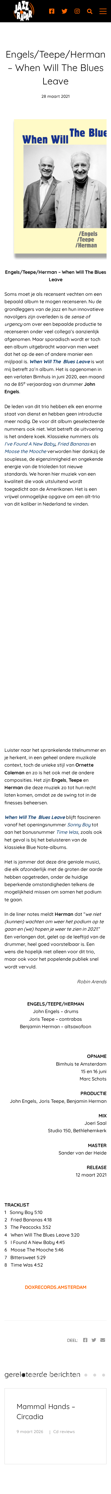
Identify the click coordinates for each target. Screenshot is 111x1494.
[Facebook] (51, 11)
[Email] (103, 1340)
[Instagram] (77, 11)
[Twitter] (64, 11)
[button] (24, 1375)
